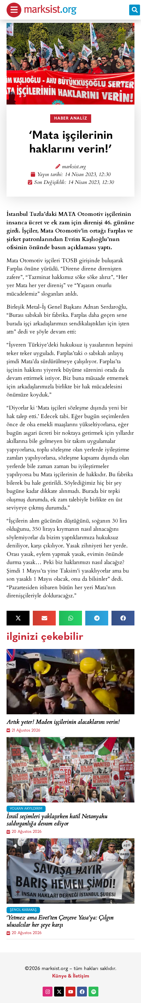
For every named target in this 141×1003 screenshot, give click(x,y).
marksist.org (74, 167)
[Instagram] (47, 991)
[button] (134, 10)
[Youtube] (70, 991)
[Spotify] (93, 991)
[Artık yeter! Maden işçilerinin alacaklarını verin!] (70, 681)
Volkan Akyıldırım (26, 809)
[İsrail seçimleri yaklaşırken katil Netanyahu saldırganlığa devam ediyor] (70, 769)
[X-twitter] (59, 991)
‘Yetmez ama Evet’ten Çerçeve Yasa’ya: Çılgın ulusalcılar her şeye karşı (60, 922)
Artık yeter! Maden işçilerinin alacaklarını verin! (63, 722)
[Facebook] (82, 991)
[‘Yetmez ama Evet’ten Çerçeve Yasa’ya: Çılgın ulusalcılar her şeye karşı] (70, 871)
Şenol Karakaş (23, 910)
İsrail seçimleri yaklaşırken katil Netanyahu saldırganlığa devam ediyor (57, 821)
